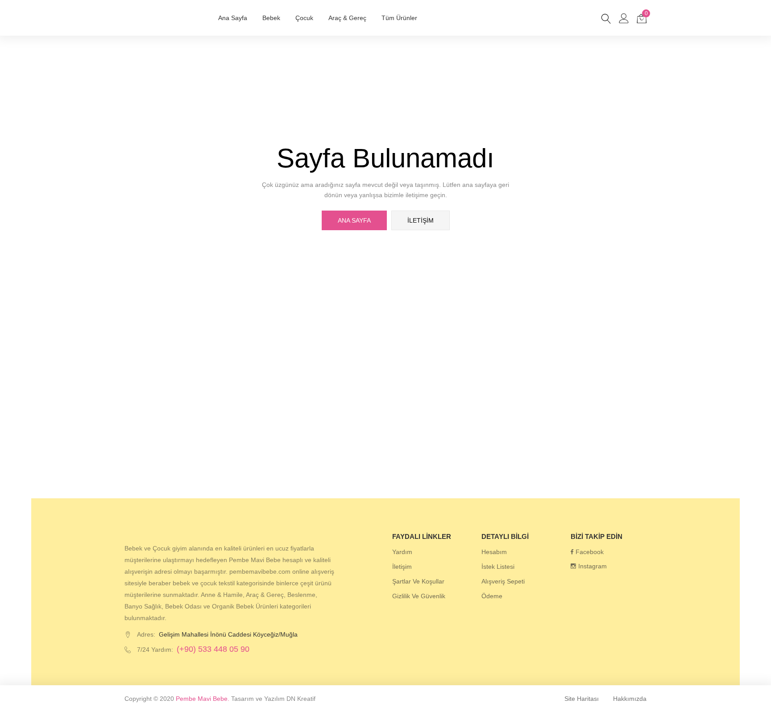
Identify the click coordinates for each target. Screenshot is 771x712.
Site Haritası (581, 698)
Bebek (271, 17)
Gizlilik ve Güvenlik (418, 596)
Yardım (402, 551)
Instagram (592, 566)
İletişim (420, 220)
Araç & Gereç (347, 17)
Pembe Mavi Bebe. (202, 698)
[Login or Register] (624, 17)
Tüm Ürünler (399, 17)
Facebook (590, 551)
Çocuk (304, 17)
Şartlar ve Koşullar (418, 581)
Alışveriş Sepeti (503, 581)
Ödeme (491, 596)
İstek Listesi (497, 566)
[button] (642, 18)
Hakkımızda (630, 698)
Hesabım (494, 551)
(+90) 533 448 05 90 (213, 649)
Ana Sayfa (232, 17)
